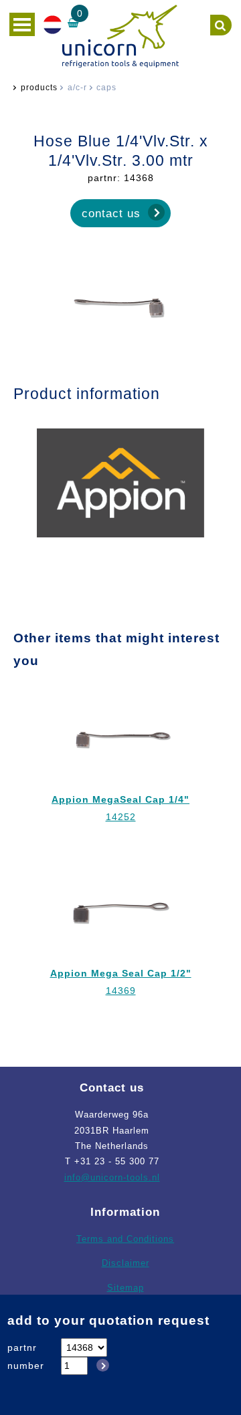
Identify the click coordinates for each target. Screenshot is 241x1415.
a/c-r (77, 88)
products (39, 88)
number (25, 1365)
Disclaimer (125, 1263)
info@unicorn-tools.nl (112, 1177)
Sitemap (125, 1288)
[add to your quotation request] (100, 1365)
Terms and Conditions (125, 1239)
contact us (111, 213)
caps (106, 88)
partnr (22, 1347)
